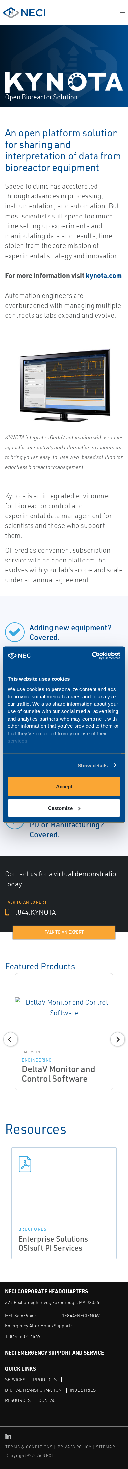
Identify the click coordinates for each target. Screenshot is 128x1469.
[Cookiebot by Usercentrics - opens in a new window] (92, 655)
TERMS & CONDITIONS (29, 1446)
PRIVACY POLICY (75, 1446)
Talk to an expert (64, 932)
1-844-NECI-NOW (81, 1315)
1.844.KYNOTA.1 (36, 912)
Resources (18, 1400)
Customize (60, 808)
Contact (48, 1400)
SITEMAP (105, 1446)
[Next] (117, 1039)
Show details (93, 765)
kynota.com (104, 275)
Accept (64, 786)
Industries (83, 1390)
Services (15, 1379)
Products (45, 1379)
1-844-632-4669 (23, 1336)
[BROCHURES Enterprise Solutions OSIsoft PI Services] (64, 1164)
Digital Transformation (33, 1390)
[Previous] (10, 1039)
